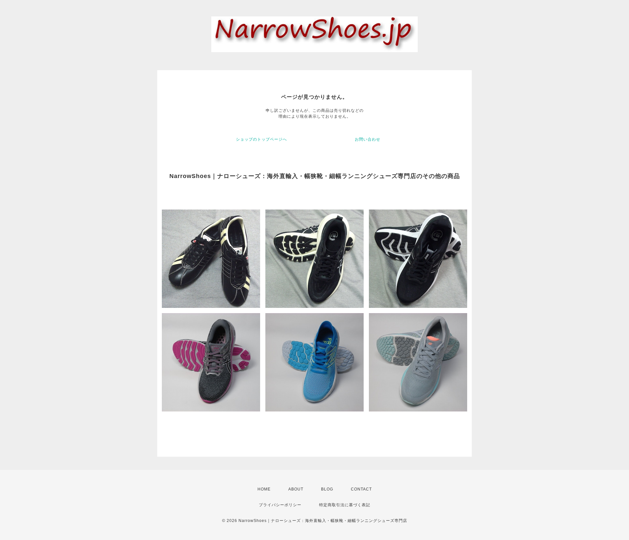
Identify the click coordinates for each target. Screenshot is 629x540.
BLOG (327, 489)
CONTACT (361, 489)
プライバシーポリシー (280, 505)
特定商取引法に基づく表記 (344, 505)
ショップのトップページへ (261, 139)
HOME (264, 489)
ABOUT (295, 489)
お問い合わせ (367, 139)
